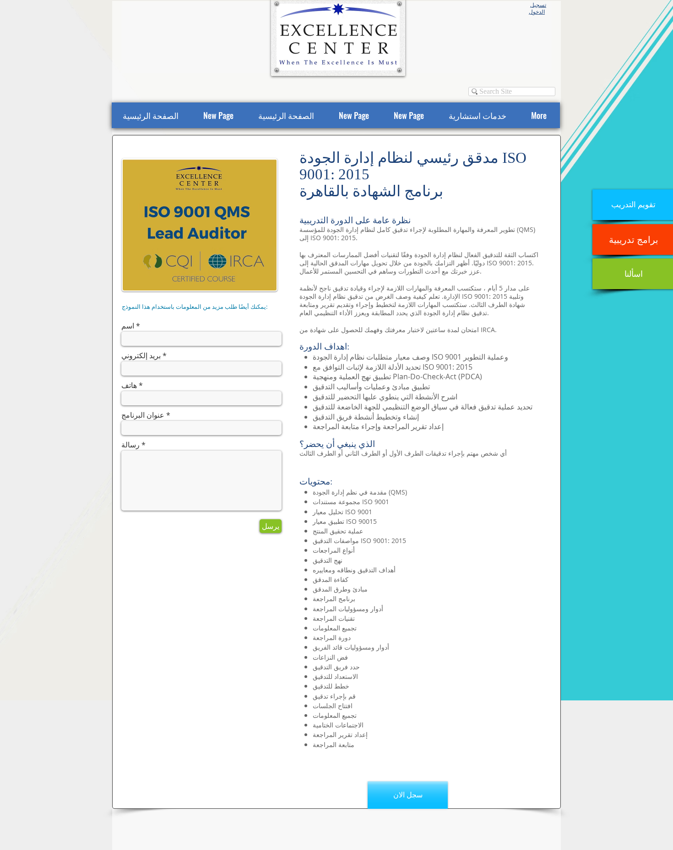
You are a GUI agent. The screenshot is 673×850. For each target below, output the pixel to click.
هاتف (129, 385)
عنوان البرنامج (142, 415)
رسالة (130, 444)
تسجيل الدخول (537, 8)
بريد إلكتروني (141, 355)
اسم (127, 325)
